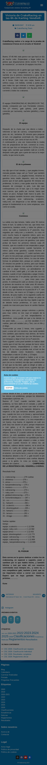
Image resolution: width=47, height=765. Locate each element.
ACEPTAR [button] (9, 388)
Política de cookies (21, 388)
